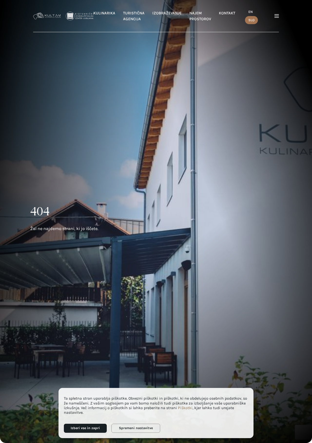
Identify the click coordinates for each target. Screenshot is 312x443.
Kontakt (227, 13)
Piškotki (185, 407)
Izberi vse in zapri (85, 428)
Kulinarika (104, 13)
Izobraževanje (167, 13)
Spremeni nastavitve (136, 428)
